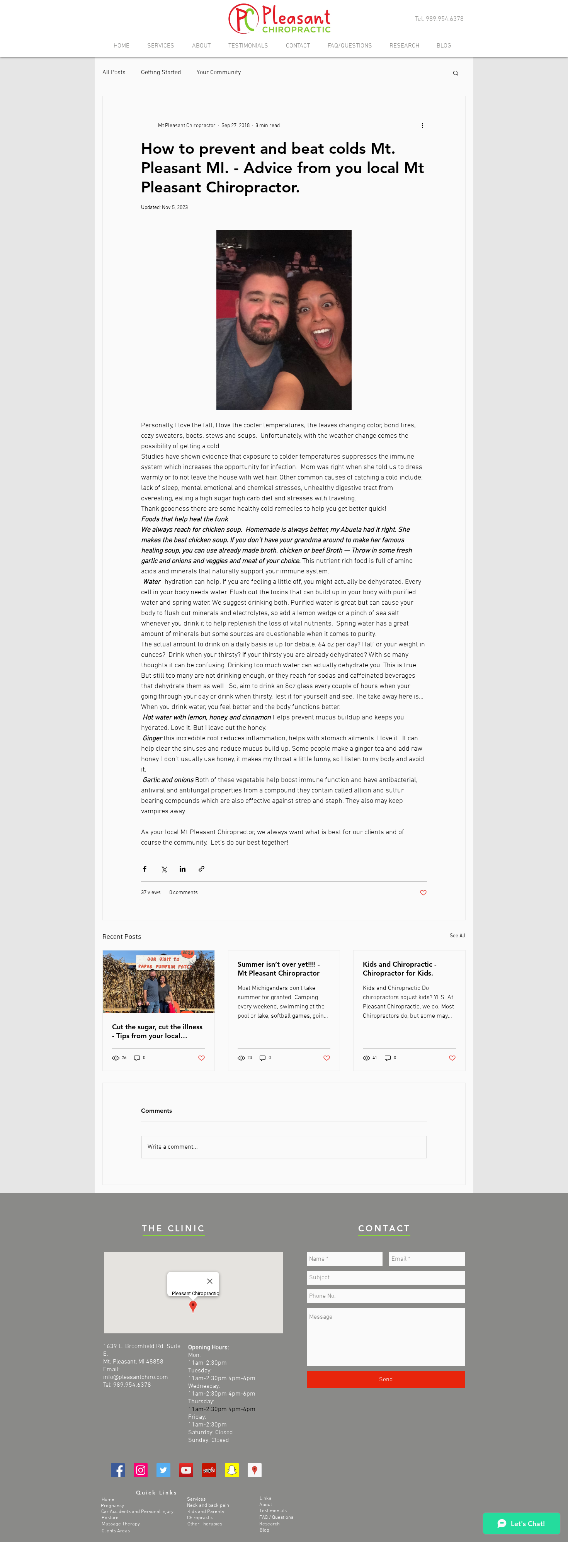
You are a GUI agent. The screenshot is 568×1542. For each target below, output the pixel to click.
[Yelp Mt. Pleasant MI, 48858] (209, 1470)
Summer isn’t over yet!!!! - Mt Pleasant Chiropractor (279, 969)
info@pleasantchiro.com (135, 1377)
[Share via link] (201, 868)
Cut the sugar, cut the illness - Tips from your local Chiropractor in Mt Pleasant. (158, 1031)
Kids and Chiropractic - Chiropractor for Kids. (400, 969)
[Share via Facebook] (144, 868)
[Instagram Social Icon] (141, 1470)
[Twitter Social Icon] (163, 1470)
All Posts (114, 73)
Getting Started (161, 73)
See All (458, 936)
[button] (455, 73)
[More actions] (422, 125)
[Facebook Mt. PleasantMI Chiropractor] (118, 1470)
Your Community (219, 73)
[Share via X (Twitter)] (163, 868)
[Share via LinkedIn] (182, 868)
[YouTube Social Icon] (186, 1470)
